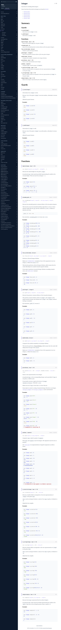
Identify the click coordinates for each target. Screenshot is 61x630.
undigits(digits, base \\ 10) (28, 78)
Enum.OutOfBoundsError (6, 185)
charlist (40, 492)
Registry (2, 118)
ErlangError (3, 187)
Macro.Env (3, 148)
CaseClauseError (4, 177)
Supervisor (3, 119)
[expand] (16, 12)
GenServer (3, 111)
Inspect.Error (3, 198)
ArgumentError (4, 166)
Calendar (3, 93)
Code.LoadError (4, 179)
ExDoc (32, 628)
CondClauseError (4, 182)
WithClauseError (4, 229)
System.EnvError (4, 214)
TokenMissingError (5, 217)
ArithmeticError (4, 168)
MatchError (3, 203)
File (1, 73)
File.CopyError (4, 189)
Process (2, 116)
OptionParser (4, 82)
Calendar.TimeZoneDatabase (7, 96)
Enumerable (3, 128)
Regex (2, 42)
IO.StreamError (4, 197)
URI (2, 48)
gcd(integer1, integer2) (26, 52)
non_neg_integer (44, 200)
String (2, 44)
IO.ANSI (2, 79)
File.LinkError (3, 192)
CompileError (3, 181)
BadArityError (4, 169)
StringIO (2, 87)
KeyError (3, 201)
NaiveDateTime (4, 39)
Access (2, 56)
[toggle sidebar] (16, 1)
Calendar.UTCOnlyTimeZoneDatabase (8, 98)
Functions (4, 35)
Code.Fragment (4, 144)
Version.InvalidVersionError (6, 227)
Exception (3, 25)
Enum (2, 59)
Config (2, 105)
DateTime (3, 24)
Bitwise (2, 20)
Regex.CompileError (5, 209)
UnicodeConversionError (6, 224)
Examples (25, 102)
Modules (7, 8)
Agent (2, 102)
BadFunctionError (4, 173)
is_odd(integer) (25, 33)
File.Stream (3, 76)
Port (2, 85)
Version (2, 50)
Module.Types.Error (5, 205)
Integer (2, 30)
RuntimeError (4, 211)
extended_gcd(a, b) (25, 45)
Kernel (2, 12)
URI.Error (3, 221)
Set (1, 160)
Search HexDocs (39, 625)
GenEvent (3, 156)
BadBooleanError (4, 171)
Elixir (2, 4)
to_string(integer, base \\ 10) (28, 72)
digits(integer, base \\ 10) (27, 41)
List (1, 62)
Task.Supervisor (4, 123)
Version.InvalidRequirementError (7, 226)
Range (2, 67)
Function (3, 28)
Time (2, 45)
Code (2, 142)
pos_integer (35, 169)
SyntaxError (3, 213)
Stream (2, 69)
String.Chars (3, 138)
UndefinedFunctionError (6, 222)
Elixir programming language (46, 628)
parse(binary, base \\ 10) (27, 60)
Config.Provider (4, 106)
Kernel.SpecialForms (5, 13)
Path (2, 84)
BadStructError (4, 176)
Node (2, 113)
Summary (4, 32)
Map (2, 64)
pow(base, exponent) (25, 63)
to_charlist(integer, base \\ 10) (29, 67)
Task (2, 121)
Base (2, 19)
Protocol (2, 136)
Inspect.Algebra (4, 131)
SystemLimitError (4, 216)
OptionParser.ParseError (6, 206)
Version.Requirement (5, 52)
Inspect (2, 130)
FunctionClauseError (5, 195)
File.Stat (2, 74)
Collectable (3, 127)
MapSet (2, 65)
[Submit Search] (1, 1)
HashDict (3, 157)
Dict (2, 154)
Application (3, 103)
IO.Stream (3, 81)
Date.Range (3, 57)
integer (29, 169)
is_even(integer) (25, 30)
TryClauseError (4, 219)
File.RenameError (4, 193)
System (2, 89)
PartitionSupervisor (5, 115)
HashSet (2, 159)
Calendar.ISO (3, 94)
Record (2, 40)
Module (2, 37)
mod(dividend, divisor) (26, 56)
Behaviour (3, 152)
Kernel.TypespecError (5, 200)
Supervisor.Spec (4, 162)
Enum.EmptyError (4, 184)
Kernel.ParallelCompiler (6, 145)
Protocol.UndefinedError (6, 208)
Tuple (2, 47)
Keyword (3, 60)
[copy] (56, 106)
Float (2, 27)
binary (29, 370)
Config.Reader (4, 108)
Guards (3, 34)
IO (1, 77)
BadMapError (4, 174)
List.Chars (3, 135)
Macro (2, 147)
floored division (38, 346)
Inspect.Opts (3, 133)
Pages (2, 8)
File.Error (3, 190)
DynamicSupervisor (5, 110)
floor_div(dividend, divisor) (28, 49)
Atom (2, 17)
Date (2, 22)
